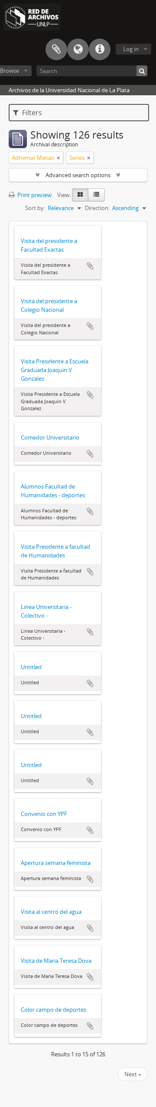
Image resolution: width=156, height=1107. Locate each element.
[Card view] (80, 194)
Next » (132, 1074)
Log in (131, 49)
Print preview (34, 195)
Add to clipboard (90, 266)
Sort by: (35, 208)
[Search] (141, 70)
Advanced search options (78, 175)
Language (78, 49)
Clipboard (56, 49)
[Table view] (96, 194)
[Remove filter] (58, 157)
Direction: (97, 208)
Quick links (99, 49)
